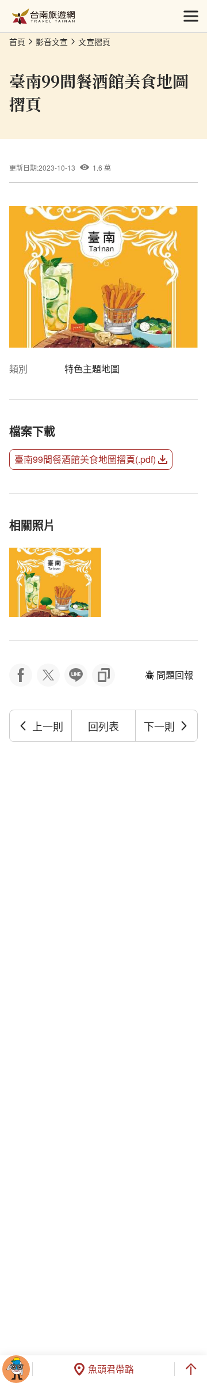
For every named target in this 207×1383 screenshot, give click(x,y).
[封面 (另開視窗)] (55, 582)
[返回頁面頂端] (191, 1369)
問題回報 (174, 674)
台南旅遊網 (43, 16)
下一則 (159, 725)
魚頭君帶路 (111, 1369)
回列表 (103, 725)
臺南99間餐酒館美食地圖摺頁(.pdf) (85, 459)
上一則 (47, 725)
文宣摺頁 (94, 41)
